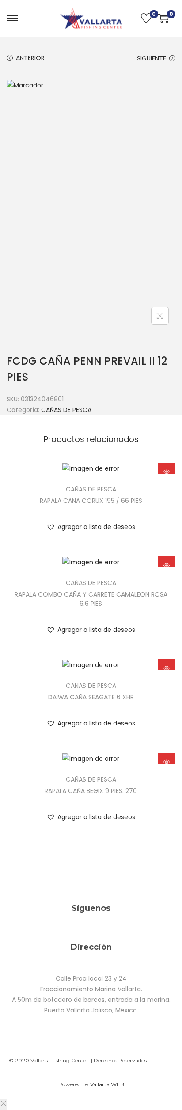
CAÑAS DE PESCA (66, 409)
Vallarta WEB (107, 1084)
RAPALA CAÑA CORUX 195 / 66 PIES (91, 500)
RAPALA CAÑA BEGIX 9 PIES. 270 (91, 790)
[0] (146, 18)
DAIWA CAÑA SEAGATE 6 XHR (91, 697)
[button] (90, 526)
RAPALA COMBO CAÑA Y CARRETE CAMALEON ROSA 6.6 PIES (91, 599)
